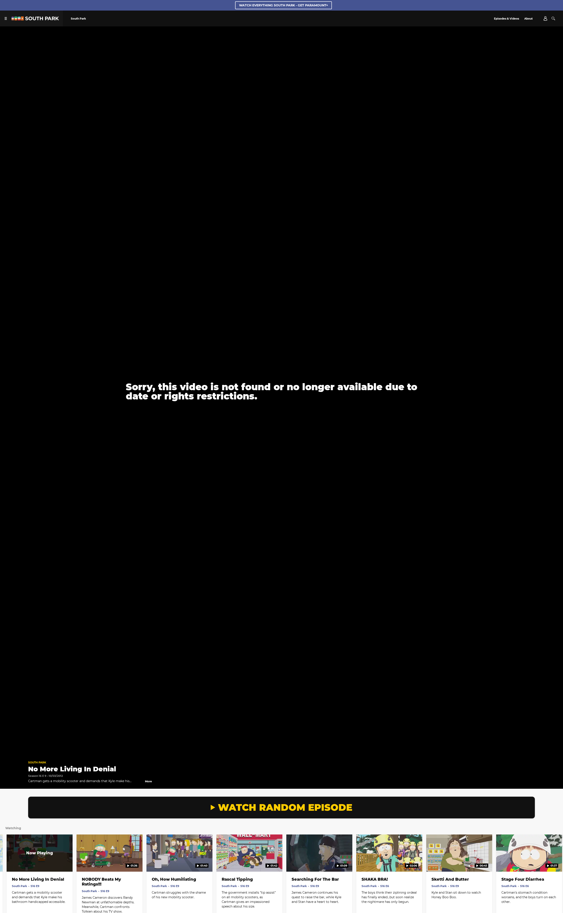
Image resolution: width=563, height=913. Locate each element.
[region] (281, 391)
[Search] (553, 18)
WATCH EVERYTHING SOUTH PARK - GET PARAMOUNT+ (283, 5)
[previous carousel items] (10, 862)
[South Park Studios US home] (35, 19)
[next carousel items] (552, 862)
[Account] (545, 18)
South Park (37, 762)
